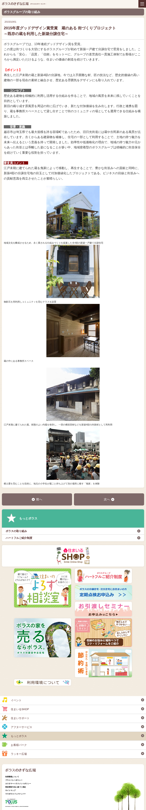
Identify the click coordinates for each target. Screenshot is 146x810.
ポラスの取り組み (16, 531)
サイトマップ (10, 790)
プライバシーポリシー (13, 780)
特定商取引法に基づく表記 (15, 787)
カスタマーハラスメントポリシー (18, 784)
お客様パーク (19, 744)
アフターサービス (21, 727)
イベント (16, 700)
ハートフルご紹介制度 (19, 537)
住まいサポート (20, 718)
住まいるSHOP (20, 709)
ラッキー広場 (19, 753)
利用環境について (12, 777)
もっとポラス (28, 518)
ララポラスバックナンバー (15, 794)
